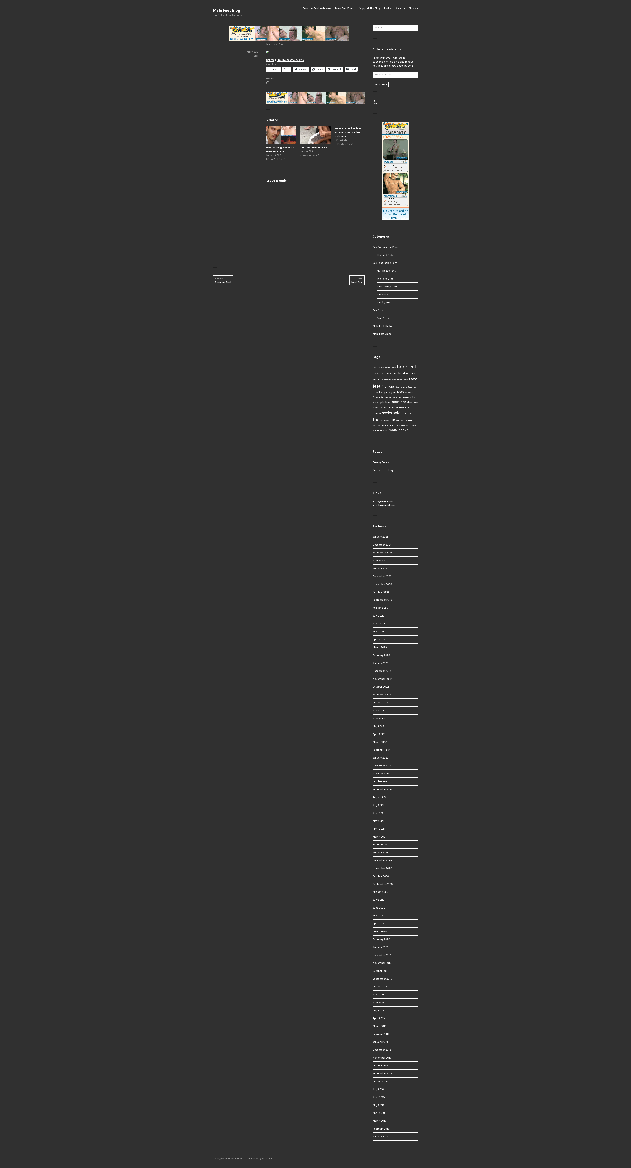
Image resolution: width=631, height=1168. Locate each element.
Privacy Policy (381, 462)
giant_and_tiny (411, 387)
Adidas (380, 367)
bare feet (406, 367)
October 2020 (381, 876)
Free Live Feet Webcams (317, 8)
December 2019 (382, 955)
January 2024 (380, 568)
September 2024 (383, 552)
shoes (410, 402)
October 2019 (380, 970)
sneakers (402, 407)
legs (400, 392)
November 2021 (382, 773)
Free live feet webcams (290, 59)
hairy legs (385, 392)
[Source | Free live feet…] (350, 136)
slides (391, 407)
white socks (398, 430)
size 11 (377, 408)
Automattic (267, 1158)
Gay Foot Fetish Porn (385, 262)
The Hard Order (385, 254)
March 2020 (380, 931)
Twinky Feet (384, 302)
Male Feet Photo (275, 44)
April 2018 (379, 1112)
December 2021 (382, 765)
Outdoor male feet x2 (313, 147)
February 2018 (381, 1128)
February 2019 (381, 1033)
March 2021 (379, 836)
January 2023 (380, 663)
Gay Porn (378, 310)
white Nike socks (381, 430)
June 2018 (379, 1097)
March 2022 (380, 741)
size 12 (384, 407)
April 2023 (379, 639)
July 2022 (378, 710)
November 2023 (382, 584)
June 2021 (379, 813)
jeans (394, 392)
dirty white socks (400, 379)
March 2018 (379, 1120)
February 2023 (381, 655)
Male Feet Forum (345, 8)
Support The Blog (369, 8)
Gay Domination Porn (385, 247)
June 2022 (379, 718)
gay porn (399, 387)
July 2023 (378, 615)
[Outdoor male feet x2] (315, 135)
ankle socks (390, 367)
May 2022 (378, 726)
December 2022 (382, 670)
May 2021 (378, 820)
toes (377, 419)
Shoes (412, 8)
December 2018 (382, 1049)
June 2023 (379, 623)
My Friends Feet (386, 270)
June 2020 (379, 907)
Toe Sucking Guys (387, 286)
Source (270, 59)
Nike (376, 397)
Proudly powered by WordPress (227, 1158)
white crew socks (384, 425)
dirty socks (386, 380)
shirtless (399, 402)
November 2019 (382, 962)
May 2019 (378, 1010)
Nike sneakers (402, 397)
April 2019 (379, 1018)
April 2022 (379, 734)
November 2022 (382, 678)
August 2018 (380, 1081)
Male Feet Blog (226, 10)
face (413, 379)
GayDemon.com (385, 501)
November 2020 (382, 868)
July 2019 (378, 994)
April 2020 (379, 923)
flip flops (388, 386)
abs (375, 367)
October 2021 (380, 781)
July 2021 (378, 805)
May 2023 (378, 631)
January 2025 (380, 536)
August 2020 (380, 891)
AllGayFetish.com (386, 505)
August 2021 (380, 797)
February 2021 (381, 844)
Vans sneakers (407, 420)
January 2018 (380, 1136)
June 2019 (379, 1002)
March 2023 (380, 647)
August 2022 (380, 702)
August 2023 (380, 607)
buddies (403, 373)
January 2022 (380, 757)
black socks (392, 373)
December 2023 (382, 576)
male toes (409, 393)
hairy (375, 392)
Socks (398, 8)
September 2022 (383, 694)
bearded (379, 373)
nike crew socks (387, 397)
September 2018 (382, 1073)
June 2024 (379, 560)
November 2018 (382, 1057)
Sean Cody (383, 318)
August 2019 (380, 986)
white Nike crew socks (406, 426)
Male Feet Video (382, 333)
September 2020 (383, 884)
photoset (385, 402)
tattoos (407, 413)
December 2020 (382, 860)
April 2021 (379, 828)
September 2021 (382, 789)
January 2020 (381, 947)
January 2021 (380, 852)
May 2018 (378, 1105)
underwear (386, 420)
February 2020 (381, 939)
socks (387, 413)
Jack (256, 56)
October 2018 (380, 1065)
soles (398, 412)
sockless (377, 413)
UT (393, 420)
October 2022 (381, 686)
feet (377, 386)
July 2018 (378, 1089)
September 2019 (382, 978)
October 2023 (381, 592)
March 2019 (379, 1026)
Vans (398, 420)
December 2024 (382, 544)
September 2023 (383, 599)
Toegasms (383, 294)
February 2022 (381, 749)
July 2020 (378, 899)
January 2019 (380, 1041)
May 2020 (378, 915)
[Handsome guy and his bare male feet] (281, 135)
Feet (386, 8)
